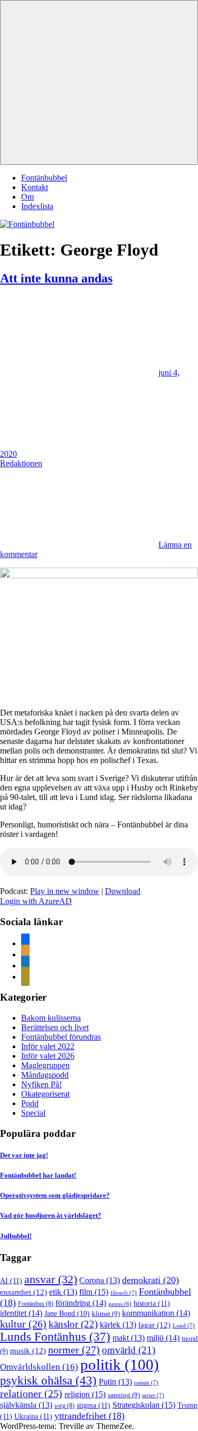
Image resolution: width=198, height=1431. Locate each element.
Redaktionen (21, 463)
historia (152, 1303)
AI (11, 1280)
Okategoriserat (45, 1093)
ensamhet (23, 1292)
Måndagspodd (45, 1074)
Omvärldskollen (39, 1367)
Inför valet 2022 (47, 1046)
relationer (31, 1393)
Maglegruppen (45, 1065)
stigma (93, 1405)
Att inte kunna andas (56, 278)
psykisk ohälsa (48, 1380)
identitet (21, 1312)
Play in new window (64, 891)
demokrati (150, 1280)
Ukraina (33, 1416)
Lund (184, 1325)
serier (153, 1395)
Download (122, 891)
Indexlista (37, 206)
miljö (163, 1337)
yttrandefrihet (89, 1415)
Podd (30, 1103)
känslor (73, 1324)
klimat (106, 1313)
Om (27, 196)
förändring (80, 1302)
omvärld (128, 1349)
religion (85, 1394)
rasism (146, 1382)
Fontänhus (35, 1303)
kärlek (118, 1324)
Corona (99, 1280)
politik (119, 1364)
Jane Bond (67, 1313)
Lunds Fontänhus (55, 1336)
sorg (64, 1405)
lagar (154, 1325)
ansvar (50, 1279)
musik (28, 1351)
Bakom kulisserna (51, 1017)
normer (74, 1349)
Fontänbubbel (44, 177)
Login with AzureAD (36, 901)
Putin (115, 1381)
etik (63, 1291)
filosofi (123, 1292)
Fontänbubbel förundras (61, 1036)
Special (33, 1112)
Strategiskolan (143, 1405)
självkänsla (26, 1404)
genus (119, 1304)
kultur (23, 1324)
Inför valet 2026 (47, 1055)
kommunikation (156, 1312)
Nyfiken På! (41, 1084)
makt (128, 1337)
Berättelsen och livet (55, 1027)
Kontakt (34, 187)
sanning (124, 1395)
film (93, 1292)
